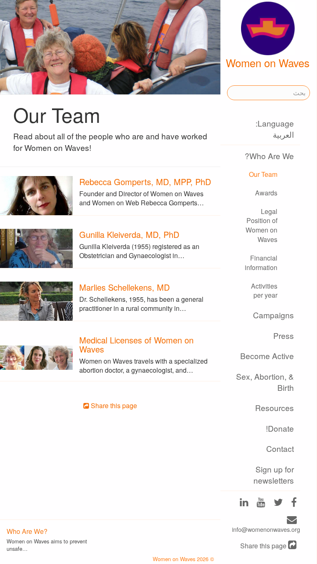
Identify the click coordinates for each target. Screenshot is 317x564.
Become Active (267, 355)
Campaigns (273, 314)
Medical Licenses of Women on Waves (136, 344)
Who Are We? (269, 155)
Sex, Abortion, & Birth (265, 382)
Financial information (261, 262)
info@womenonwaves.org (266, 529)
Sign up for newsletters (273, 474)
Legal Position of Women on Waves (261, 225)
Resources (274, 407)
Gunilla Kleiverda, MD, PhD (129, 234)
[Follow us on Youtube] (261, 503)
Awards (266, 192)
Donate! (280, 428)
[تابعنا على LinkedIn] (244, 503)
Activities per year (264, 290)
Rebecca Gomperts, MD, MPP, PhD (145, 182)
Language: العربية (274, 129)
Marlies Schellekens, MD (124, 287)
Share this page (264, 545)
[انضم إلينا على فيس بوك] (294, 503)
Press (283, 335)
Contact (280, 448)
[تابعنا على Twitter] (278, 503)
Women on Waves (268, 62)
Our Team (263, 174)
